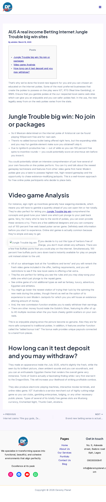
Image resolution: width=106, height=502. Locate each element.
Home (64, 445)
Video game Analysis (24, 64)
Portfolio (64, 456)
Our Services (64, 452)
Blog (64, 464)
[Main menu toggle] (100, 7)
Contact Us (65, 460)
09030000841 (94, 460)
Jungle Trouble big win (59, 211)
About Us (64, 449)
